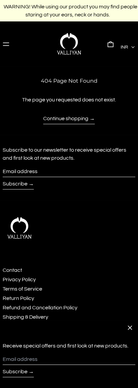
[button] (110, 44)
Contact (12, 270)
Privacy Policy (19, 279)
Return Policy (18, 298)
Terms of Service (22, 289)
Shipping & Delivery (25, 317)
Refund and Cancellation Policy (40, 307)
